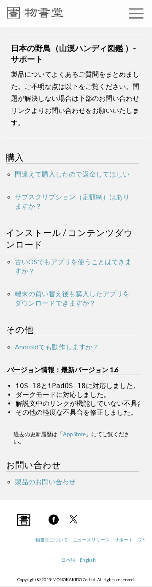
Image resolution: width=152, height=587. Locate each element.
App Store (74, 434)
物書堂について (51, 539)
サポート (123, 539)
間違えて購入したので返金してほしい (72, 174)
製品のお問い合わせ (45, 481)
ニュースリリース (91, 539)
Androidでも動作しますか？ (57, 347)
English (88, 560)
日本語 (68, 560)
